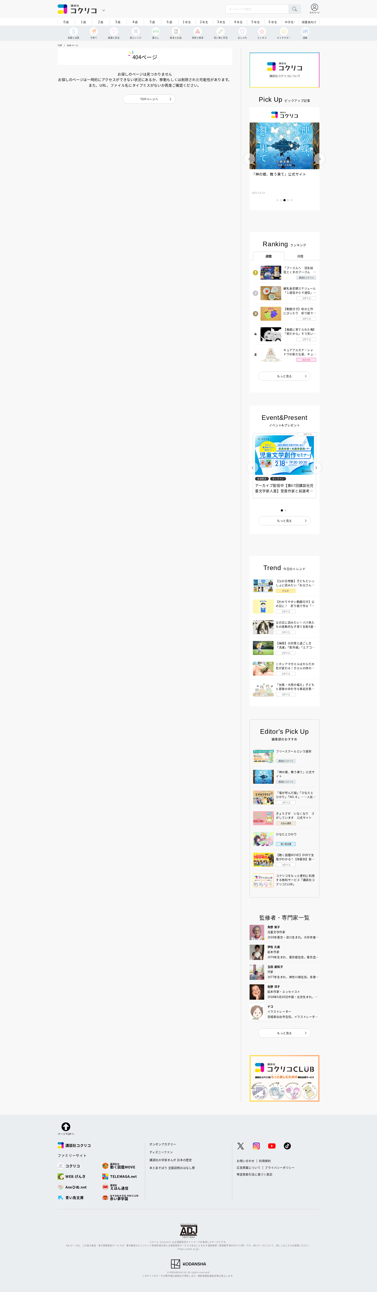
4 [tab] (288, 200)
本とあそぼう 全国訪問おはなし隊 (172, 1168)
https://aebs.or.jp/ (188, 1249)
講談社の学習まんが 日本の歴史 (170, 1160)
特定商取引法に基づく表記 (254, 1174)
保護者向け (309, 22)
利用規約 (265, 1161)
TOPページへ (149, 99)
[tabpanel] (284, 158)
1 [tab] (277, 200)
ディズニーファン (161, 1152)
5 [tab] (291, 200)
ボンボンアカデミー (162, 1144)
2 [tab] (281, 200)
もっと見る (284, 376)
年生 (187, 21)
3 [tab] (284, 200)
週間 (269, 256)
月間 (300, 256)
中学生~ (290, 22)
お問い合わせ (246, 1161)
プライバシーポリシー (280, 1167)
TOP (60, 45)
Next (319, 158)
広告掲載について (248, 1167)
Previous (249, 158)
